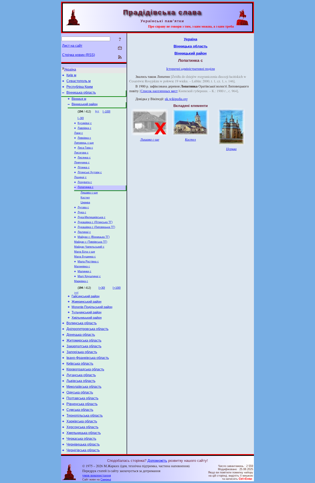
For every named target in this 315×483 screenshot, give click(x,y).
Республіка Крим (79, 87)
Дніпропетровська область (87, 329)
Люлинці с (84, 232)
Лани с (78, 133)
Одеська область (79, 392)
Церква (85, 202)
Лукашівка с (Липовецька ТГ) (96, 227)
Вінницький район (85, 104)
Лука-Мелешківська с (91, 217)
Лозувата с (85, 182)
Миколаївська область (83, 386)
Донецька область (80, 334)
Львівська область (80, 381)
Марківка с (81, 281)
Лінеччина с (82, 162)
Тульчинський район (86, 312)
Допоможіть (157, 460)
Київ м (71, 75)
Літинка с (84, 167)
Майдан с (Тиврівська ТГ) (90, 241)
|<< (97, 111)
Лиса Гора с (85, 147)
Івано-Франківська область (87, 358)
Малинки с (84, 271)
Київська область (79, 363)
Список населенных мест (159, 91)
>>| (76, 292)
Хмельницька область (83, 433)
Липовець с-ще (84, 142)
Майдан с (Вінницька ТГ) (94, 237)
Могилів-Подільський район (92, 307)
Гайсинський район (85, 296)
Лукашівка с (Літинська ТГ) (95, 222)
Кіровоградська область (85, 369)
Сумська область (79, 410)
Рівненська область (82, 404)
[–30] (81, 118)
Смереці (105, 479)
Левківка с (84, 137)
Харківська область (81, 421)
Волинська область (81, 323)
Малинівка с (82, 266)
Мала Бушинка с (85, 256)
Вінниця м (79, 99)
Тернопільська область (84, 415)
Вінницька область (81, 92)
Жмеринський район (86, 301)
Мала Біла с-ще (84, 251)
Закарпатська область (83, 346)
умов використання (96, 475)
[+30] (102, 287)
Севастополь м (78, 81)
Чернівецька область (83, 444)
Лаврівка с (84, 128)
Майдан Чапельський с (89, 246)
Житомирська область (83, 340)
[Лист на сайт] (120, 48)
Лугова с (83, 207)
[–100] (106, 111)
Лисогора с (81, 152)
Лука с (82, 212)
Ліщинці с (80, 177)
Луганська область (81, 375)
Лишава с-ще (89, 192)
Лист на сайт (72, 45)
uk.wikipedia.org (176, 98)
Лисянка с (84, 157)
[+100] (117, 287)
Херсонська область (82, 427)
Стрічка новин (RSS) (78, 55)
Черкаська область (81, 438)
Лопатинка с (85, 187)
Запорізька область (81, 352)
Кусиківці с (85, 123)
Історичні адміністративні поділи (190, 68)
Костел (85, 197)
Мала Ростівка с (88, 261)
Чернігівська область (83, 450)
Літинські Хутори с (90, 172)
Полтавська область (82, 398)
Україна (70, 69)
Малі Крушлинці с (89, 276)
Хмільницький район (87, 317)
